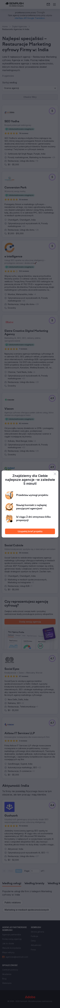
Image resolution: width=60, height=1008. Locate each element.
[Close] (55, 474)
